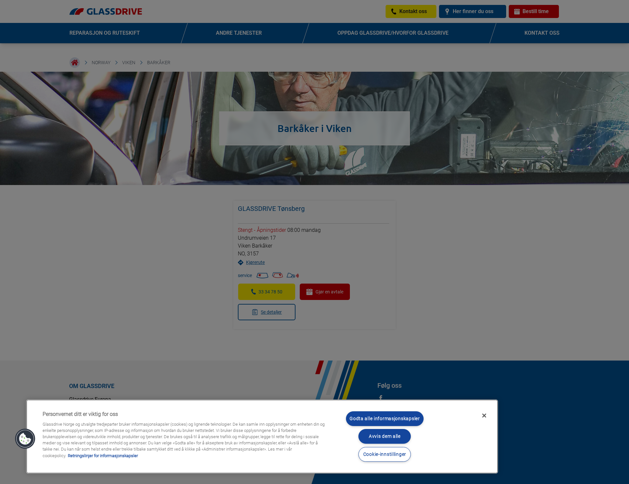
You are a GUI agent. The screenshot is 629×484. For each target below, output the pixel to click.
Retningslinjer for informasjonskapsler (103, 455)
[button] (25, 438)
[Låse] (484, 415)
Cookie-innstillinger (384, 454)
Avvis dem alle (385, 436)
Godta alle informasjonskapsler (385, 418)
